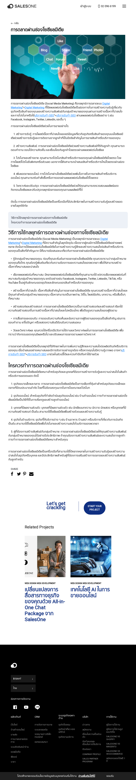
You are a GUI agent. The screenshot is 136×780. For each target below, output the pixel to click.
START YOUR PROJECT (95, 508)
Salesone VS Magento (113, 745)
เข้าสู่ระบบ (85, 6)
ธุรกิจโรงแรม (64, 725)
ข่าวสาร (86, 725)
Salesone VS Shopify (113, 737)
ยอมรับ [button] (110, 776)
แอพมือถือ (16, 752)
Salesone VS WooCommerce (114, 752)
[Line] (37, 707)
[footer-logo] (68, 666)
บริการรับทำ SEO (44, 115)
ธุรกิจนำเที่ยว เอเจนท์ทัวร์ (67, 730)
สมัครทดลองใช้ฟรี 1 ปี (115, 759)
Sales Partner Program (90, 760)
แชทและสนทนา (41, 742)
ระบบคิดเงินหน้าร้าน (20, 747)
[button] (124, 6)
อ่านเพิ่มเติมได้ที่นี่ (86, 776)
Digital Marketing (34, 107)
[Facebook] (15, 707)
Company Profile (91, 754)
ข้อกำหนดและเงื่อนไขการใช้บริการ (91, 742)
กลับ (16, 23)
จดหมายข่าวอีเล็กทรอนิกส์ (43, 735)
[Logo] (22, 6)
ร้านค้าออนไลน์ (18, 730)
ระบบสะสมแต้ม (41, 730)
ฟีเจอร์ (14, 757)
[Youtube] (26, 707)
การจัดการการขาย (43, 725)
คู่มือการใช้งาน (113, 725)
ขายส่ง (14, 735)
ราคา (13, 762)
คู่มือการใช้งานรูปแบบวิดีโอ (114, 730)
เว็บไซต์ (14, 725)
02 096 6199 (108, 6)
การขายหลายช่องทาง (19, 740)
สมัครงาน (86, 730)
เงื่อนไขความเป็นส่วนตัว (91, 735)
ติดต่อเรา (86, 749)
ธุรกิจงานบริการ (66, 737)
